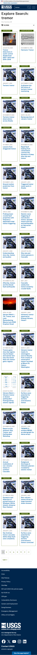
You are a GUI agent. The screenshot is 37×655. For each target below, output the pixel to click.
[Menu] (34, 7)
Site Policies (5, 578)
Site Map (4, 585)
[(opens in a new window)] (3, 641)
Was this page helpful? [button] (21, 653)
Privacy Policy (5, 581)
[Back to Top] (31, 649)
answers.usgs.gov (7, 649)
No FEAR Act (5, 593)
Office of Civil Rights (8, 615)
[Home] (6, 9)
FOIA (3, 574)
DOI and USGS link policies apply (12, 589)
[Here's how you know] (18, 2)
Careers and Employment (9, 604)
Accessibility (5, 570)
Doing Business (6, 607)
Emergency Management (9, 611)
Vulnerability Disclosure (9, 600)
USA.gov (4, 596)
